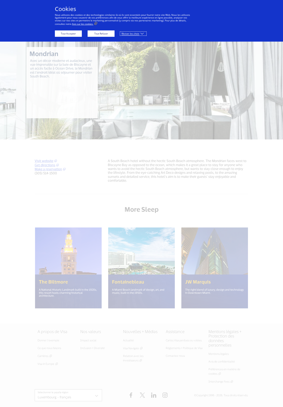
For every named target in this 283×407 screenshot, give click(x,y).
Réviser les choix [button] (130, 33)
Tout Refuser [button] (101, 33)
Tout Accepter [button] (68, 33)
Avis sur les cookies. (82, 24)
